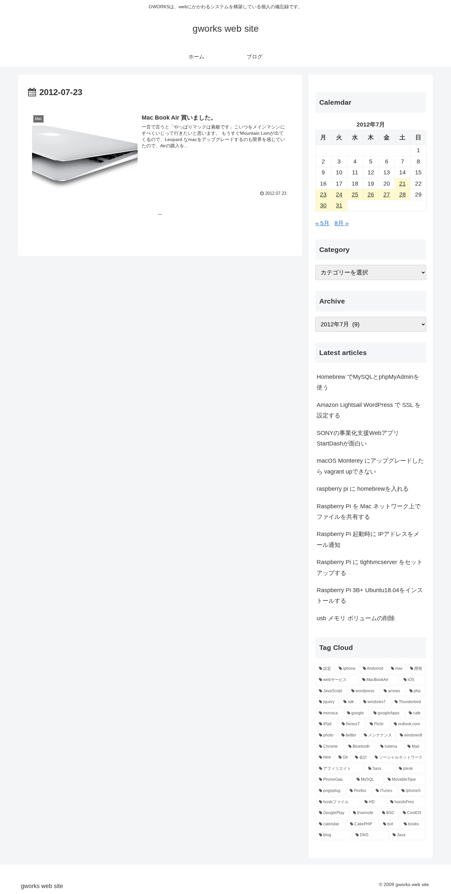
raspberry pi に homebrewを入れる (363, 488)
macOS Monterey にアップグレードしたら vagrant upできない (370, 466)
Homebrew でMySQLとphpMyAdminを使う (368, 382)
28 (402, 194)
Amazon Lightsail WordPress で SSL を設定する (369, 410)
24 (339, 194)
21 (402, 183)
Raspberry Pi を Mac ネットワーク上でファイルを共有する (369, 511)
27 (386, 194)
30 (323, 205)
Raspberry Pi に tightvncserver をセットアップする (370, 567)
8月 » (341, 223)
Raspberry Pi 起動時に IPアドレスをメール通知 (368, 539)
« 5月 (322, 223)
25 (355, 194)
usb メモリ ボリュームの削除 (356, 618)
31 (339, 205)
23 (323, 194)
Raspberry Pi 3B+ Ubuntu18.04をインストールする (370, 595)
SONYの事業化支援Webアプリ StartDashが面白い (358, 438)
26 (370, 194)
